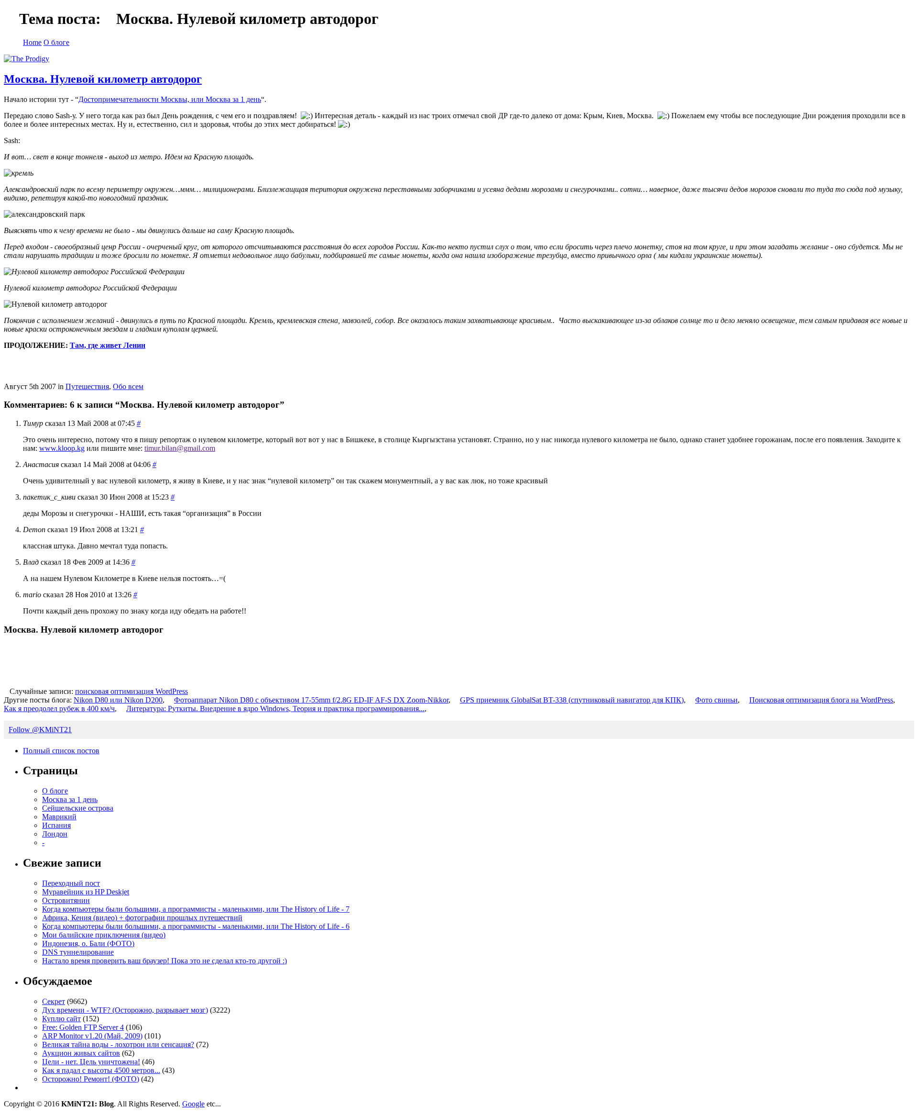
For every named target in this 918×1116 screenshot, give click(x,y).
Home (32, 42)
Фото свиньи (716, 700)
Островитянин (66, 900)
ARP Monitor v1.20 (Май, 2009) (92, 1036)
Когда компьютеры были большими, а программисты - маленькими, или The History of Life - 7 (196, 909)
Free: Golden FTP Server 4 (83, 1027)
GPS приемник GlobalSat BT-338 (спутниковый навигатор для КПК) (572, 700)
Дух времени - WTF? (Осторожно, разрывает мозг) (125, 1010)
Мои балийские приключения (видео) (103, 935)
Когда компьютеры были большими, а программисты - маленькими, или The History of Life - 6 (196, 926)
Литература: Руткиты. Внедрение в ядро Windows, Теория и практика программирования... (275, 708)
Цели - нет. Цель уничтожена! (91, 1062)
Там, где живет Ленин (107, 345)
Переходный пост (71, 883)
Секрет (53, 1001)
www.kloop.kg (62, 448)
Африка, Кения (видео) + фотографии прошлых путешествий (142, 918)
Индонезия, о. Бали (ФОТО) (88, 943)
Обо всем (128, 386)
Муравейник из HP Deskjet (85, 892)
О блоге (56, 42)
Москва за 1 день (70, 799)
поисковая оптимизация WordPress (131, 691)
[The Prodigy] (26, 59)
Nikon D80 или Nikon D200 (118, 700)
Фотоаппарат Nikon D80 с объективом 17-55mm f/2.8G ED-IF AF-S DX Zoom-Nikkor (311, 700)
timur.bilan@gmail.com (179, 448)
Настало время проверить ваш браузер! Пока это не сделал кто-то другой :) (164, 961)
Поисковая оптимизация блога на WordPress (821, 700)
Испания (56, 825)
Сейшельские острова (77, 808)
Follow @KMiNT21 (40, 729)
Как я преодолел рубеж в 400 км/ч (59, 708)
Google (193, 1104)
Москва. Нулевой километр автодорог (103, 79)
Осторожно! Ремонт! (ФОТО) (90, 1079)
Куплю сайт (61, 1019)
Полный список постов (61, 751)
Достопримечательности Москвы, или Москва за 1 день (169, 99)
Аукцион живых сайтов (81, 1053)
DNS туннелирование (78, 952)
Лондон (54, 834)
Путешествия (87, 386)
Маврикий (59, 817)
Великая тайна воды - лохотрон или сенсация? (118, 1044)
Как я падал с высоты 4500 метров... (101, 1070)
